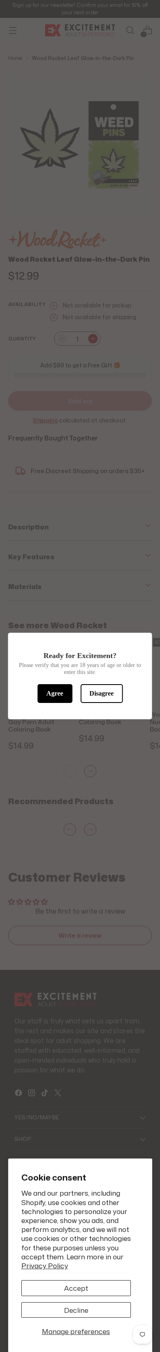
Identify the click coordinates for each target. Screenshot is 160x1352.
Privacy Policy (44, 1265)
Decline (76, 1310)
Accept (76, 1288)
